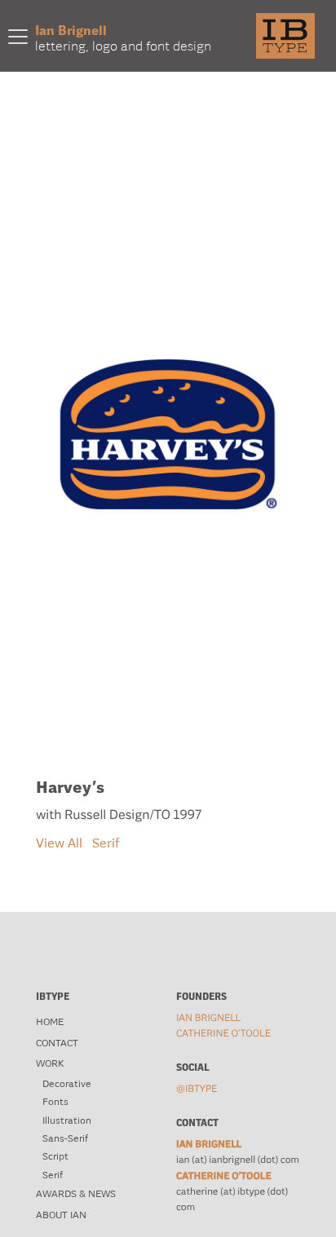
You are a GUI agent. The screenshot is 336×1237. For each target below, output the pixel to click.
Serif (106, 842)
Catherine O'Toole (223, 1033)
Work (50, 1063)
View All (59, 842)
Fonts (55, 1101)
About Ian (61, 1215)
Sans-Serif (65, 1138)
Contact (57, 1043)
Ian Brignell (208, 1017)
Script (55, 1156)
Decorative (66, 1084)
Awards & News (76, 1194)
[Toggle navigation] (18, 36)
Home (50, 1022)
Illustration (66, 1120)
